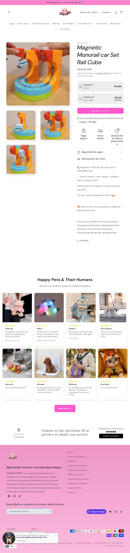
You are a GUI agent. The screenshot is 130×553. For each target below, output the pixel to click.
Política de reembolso (77, 470)
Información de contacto (114, 545)
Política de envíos (75, 474)
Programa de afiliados (77, 483)
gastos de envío (103, 73)
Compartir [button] (84, 240)
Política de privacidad (83, 543)
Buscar (71, 452)
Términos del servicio (101, 543)
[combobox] (10, 546)
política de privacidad (77, 465)
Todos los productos (77, 457)
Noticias (71, 492)
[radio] (100, 86)
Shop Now (63, 408)
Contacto (72, 461)
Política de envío (118, 543)
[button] (9, 12)
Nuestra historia (75, 488)
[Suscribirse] (49, 511)
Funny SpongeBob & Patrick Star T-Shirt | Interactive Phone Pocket (32, 537)
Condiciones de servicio (78, 479)
